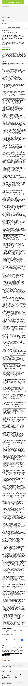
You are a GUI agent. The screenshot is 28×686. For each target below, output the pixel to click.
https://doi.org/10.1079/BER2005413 (14, 452)
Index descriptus (6, 17)
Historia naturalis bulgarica (12, 2)
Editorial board (5, 6)
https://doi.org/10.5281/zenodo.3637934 (12, 135)
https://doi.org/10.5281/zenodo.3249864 (12, 350)
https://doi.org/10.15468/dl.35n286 (11, 238)
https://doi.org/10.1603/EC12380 (10, 432)
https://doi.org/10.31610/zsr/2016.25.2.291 (13, 328)
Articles (3, 14)
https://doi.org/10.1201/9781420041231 (12, 77)
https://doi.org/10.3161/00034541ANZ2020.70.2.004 (15, 591)
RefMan (19, 653)
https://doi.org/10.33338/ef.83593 (11, 398)
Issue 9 (8, 47)
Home (9, 27)
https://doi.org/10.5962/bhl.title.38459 (11, 363)
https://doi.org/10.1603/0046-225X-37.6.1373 (13, 424)
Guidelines (4, 11)
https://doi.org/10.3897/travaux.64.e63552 (13, 466)
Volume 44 (18, 27)
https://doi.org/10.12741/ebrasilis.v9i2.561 (12, 459)
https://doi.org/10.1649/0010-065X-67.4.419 (13, 234)
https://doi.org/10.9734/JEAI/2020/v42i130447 (13, 245)
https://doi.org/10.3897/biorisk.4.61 (11, 170)
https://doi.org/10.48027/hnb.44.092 (10, 32)
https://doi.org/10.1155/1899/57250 (11, 300)
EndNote (13, 653)
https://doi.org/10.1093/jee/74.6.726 (11, 103)
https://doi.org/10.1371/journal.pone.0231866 (13, 515)
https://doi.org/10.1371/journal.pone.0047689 (13, 98)
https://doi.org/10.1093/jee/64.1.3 (16, 538)
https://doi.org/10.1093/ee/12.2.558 (16, 624)
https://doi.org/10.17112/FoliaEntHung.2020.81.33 (14, 408)
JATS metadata (6, 655)
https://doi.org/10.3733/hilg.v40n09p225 (12, 374)
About (3, 9)
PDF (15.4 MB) (6, 49)
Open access (7, 660)
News (3, 20)
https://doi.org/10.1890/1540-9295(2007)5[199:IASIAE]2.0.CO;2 (11, 413)
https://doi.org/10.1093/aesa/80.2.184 (14, 616)
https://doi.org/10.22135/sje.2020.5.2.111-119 (13, 311)
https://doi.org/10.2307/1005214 (17, 292)
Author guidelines (6, 677)
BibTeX (7, 653)
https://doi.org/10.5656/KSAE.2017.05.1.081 (13, 284)
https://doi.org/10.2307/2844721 (10, 198)
